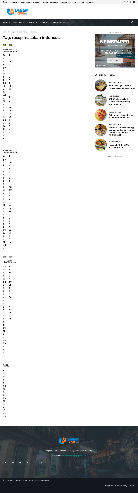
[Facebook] (124, 2)
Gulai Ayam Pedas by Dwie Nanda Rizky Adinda (4, 97)
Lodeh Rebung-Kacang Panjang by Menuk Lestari (4, 309)
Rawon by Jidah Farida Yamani (10, 292)
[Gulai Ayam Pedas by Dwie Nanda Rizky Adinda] (4, 45)
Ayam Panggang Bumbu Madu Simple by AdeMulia (4, 202)
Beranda (6, 32)
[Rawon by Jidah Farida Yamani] (10, 256)
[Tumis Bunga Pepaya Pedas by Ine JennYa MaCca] (10, 146)
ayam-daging (6, 50)
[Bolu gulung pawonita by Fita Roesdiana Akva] (101, 115)
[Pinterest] (27, 462)
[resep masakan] (17, 11)
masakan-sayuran (13, 50)
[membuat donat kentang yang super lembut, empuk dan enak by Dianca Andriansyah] (101, 130)
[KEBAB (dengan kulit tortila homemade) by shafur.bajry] (101, 100)
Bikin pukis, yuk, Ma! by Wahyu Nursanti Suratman (122, 86)
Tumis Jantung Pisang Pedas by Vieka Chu (10, 92)
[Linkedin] (20, 462)
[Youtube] (134, 2)
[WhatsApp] (130, 2)
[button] (132, 22)
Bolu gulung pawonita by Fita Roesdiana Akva (121, 116)
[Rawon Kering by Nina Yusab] (4, 360)
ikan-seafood (13, 262)
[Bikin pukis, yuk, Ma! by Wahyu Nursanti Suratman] (101, 85)
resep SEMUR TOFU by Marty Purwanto (119, 146)
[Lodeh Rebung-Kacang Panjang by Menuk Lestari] (4, 256)
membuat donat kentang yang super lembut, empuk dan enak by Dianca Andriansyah (122, 131)
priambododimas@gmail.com (74, 456)
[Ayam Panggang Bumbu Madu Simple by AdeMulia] (4, 146)
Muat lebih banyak (114, 156)
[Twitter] (41, 462)
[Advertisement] (67, 12)
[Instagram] (127, 2)
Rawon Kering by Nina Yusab (4, 393)
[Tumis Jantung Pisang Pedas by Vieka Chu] (10, 45)
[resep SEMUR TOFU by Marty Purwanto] (101, 145)
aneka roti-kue (115, 82)
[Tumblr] (34, 462)
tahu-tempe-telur (116, 142)
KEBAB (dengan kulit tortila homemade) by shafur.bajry (119, 101)
